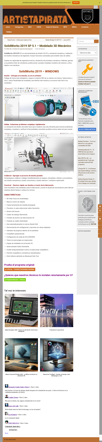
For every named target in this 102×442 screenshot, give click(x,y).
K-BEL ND (8, 49)
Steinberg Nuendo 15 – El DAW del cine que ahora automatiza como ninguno (86, 152)
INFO (65, 27)
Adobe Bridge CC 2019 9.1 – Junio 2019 (58, 40)
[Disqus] (39, 409)
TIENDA (9, 32)
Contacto (84, 27)
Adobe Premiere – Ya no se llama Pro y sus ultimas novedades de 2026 (86, 143)
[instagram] (12, 6)
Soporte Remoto (52, 27)
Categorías (18, 27)
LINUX (38, 27)
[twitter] (8, 6)
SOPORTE (76, 2)
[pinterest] (22, 6)
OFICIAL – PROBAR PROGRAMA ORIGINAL (20, 269)
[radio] (5, 285)
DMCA (74, 27)
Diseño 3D (16, 49)
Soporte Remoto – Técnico (16, 279)
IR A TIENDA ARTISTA (88, 129)
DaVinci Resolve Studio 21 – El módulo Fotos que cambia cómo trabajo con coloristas (87, 181)
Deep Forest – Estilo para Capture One (19, 40)
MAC (30, 27)
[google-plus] (18, 6)
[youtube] (15, 6)
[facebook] (5, 6)
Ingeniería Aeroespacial (25, 49)
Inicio (8, 27)
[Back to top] (97, 430)
